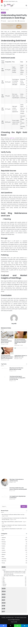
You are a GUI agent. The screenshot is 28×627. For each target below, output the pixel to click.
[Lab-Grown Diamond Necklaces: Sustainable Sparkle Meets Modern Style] (21, 334)
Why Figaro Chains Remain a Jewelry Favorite (13, 1)
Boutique (4, 541)
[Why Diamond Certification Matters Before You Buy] (7, 334)
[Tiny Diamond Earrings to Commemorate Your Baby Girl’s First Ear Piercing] (4, 427)
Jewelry (7, 9)
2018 (3, 609)
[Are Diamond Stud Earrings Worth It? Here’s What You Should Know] (7, 350)
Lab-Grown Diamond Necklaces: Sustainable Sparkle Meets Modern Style (20, 341)
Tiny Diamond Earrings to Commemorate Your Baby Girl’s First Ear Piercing (17, 378)
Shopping (4, 558)
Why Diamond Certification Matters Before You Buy (6, 341)
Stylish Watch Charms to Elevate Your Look (21, 356)
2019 (3, 606)
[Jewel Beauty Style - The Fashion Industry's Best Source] (8, 5)
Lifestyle (4, 552)
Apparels (4, 537)
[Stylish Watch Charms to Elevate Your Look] (21, 350)
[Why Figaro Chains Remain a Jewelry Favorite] (4, 482)
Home (3, 9)
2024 (4, 591)
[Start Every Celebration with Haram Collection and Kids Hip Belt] (4, 491)
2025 (4, 588)
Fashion (3, 546)
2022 (3, 597)
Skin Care (4, 560)
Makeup (3, 554)
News (3, 556)
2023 (3, 594)
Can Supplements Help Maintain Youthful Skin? (12, 528)
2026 (4, 567)
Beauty (3, 539)
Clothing (3, 543)
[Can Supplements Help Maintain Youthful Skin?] (4, 499)
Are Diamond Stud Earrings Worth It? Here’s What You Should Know (7, 357)
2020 (4, 603)
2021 (3, 600)
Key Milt (4, 20)
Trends (3, 562)
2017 (3, 611)
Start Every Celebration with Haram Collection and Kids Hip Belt (18, 488)
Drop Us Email (14, 621)
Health (3, 548)
